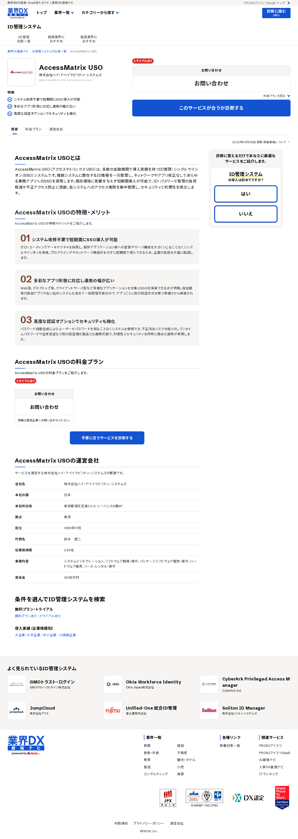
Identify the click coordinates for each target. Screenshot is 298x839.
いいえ (246, 214)
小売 (180, 767)
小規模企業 (67, 635)
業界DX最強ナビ (17, 51)
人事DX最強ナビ (271, 767)
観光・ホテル (186, 760)
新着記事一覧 (230, 746)
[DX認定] (248, 798)
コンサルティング (156, 774)
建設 (180, 746)
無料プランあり (26, 616)
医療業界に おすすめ (56, 39)
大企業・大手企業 (27, 635)
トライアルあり (50, 616)
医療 (147, 746)
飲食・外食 (151, 753)
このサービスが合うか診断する (211, 108)
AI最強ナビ (267, 760)
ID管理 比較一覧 (23, 39)
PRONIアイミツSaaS (275, 753)
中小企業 (49, 635)
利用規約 (121, 823)
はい (246, 194)
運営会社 (177, 823)
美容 (180, 774)
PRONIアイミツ (270, 746)
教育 (147, 760)
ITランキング (268, 774)
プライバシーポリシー (149, 823)
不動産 (182, 753)
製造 (147, 767)
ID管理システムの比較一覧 (49, 51)
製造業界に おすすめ (89, 39)
